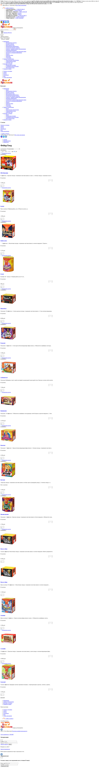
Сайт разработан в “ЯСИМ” (7, 734)
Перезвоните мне (4, 756)
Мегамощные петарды (11, 91)
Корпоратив (4, 410)
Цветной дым (9, 112)
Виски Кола (3, 308)
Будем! (2, 274)
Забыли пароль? (4, 744)
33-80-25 (19, 14)
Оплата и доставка (7, 71)
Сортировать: (4, 148)
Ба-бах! (2, 206)
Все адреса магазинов (21, 5)
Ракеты (7, 102)
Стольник (3, 648)
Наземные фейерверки (11, 98)
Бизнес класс (4, 240)
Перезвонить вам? (5, 20)
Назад (7, 89)
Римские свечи (9, 103)
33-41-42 (19, 13)
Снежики (3, 615)
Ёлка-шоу (3, 343)
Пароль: (2, 742)
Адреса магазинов (7, 77)
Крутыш (3, 479)
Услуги (5, 73)
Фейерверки (6, 88)
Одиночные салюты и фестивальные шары (16, 99)
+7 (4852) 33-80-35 (20, 16)
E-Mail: (2, 741)
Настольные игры (10, 118)
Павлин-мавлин (5, 514)
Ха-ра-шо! (3, 682)
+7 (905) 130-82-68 (22, 11)
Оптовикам (6, 75)
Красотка (3, 445)
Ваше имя (3, 763)
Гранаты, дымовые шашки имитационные (16, 97)
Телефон (3, 764)
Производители (7, 140)
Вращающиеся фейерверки (12, 94)
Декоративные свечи (11, 111)
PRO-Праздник (4, 172)
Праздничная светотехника (12, 109)
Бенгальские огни (10, 93)
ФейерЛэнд (6, 142)
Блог (4, 76)
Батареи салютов (10, 92)
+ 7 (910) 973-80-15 (20, 9)
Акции (5, 72)
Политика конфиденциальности (19, 731)
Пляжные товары (7, 119)
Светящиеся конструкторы (12, 117)
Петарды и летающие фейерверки (14, 101)
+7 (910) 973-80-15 (22, 15)
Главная (5, 139)
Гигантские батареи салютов (13, 96)
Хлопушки (8, 106)
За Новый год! (4, 377)
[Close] (2, 740)
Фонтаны (8, 104)
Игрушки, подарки (7, 113)
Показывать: (3, 150)
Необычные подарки (11, 116)
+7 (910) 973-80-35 (17, 10)
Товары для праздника (8, 107)
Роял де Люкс (4, 548)
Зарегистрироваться (5, 749)
